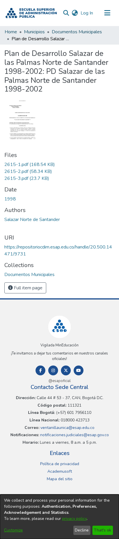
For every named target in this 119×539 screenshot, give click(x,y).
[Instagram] (53, 370)
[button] (31, 13)
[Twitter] (66, 370)
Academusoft (59, 471)
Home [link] (11, 32)
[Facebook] (40, 370)
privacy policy (74, 518)
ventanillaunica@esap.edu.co (66, 427)
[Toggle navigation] (107, 13)
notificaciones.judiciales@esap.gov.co (74, 435)
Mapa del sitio (59, 479)
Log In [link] (87, 13)
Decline (82, 530)
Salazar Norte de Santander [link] (32, 219)
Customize (13, 530)
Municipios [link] (34, 32)
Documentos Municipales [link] (77, 32)
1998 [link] (10, 199)
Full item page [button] (27, 288)
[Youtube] (78, 370)
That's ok (102, 530)
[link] (29, 164)
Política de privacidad (59, 464)
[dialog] (59, 516)
